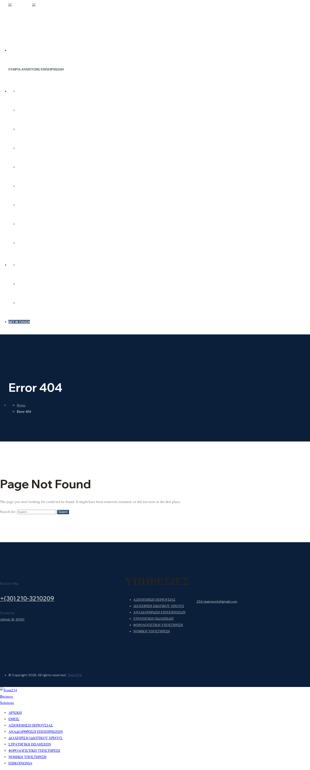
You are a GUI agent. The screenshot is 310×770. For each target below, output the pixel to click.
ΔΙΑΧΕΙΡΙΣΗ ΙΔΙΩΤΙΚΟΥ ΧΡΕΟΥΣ (40, 167)
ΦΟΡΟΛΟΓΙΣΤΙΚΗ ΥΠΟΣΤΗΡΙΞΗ (40, 205)
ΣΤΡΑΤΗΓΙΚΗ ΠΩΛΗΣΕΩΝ (35, 186)
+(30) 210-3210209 (27, 598)
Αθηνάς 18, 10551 (12, 619)
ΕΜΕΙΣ (21, 110)
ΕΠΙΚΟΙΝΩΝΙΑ (27, 243)
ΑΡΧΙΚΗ (23, 91)
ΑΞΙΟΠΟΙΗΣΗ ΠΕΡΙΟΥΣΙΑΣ (36, 129)
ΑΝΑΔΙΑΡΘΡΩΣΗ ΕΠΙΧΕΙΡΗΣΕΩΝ (40, 148)
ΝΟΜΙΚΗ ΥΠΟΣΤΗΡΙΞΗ (33, 224)
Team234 (74, 675)
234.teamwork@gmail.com (217, 601)
